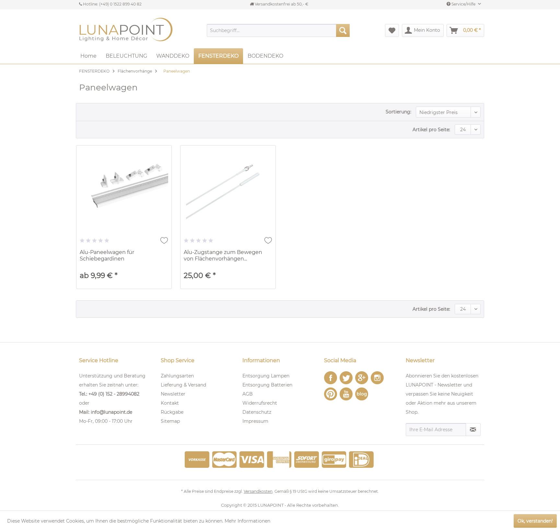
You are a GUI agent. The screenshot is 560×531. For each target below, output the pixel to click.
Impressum (255, 421)
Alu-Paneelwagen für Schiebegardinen (107, 255)
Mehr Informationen (247, 521)
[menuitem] (278, 30)
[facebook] (330, 377)
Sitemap (170, 421)
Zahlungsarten (177, 376)
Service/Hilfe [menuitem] (463, 4)
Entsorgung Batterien (267, 385)
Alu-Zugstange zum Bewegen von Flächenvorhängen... (223, 255)
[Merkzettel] (392, 30)
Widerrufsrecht (259, 403)
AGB (247, 394)
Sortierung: (398, 112)
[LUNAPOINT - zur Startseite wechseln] (127, 30)
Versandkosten (258, 491)
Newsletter (173, 394)
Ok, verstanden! (535, 521)
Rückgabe (172, 412)
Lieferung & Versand (183, 385)
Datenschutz (256, 412)
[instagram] (377, 377)
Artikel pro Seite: (431, 130)
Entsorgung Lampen (265, 376)
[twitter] (346, 377)
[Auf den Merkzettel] (164, 240)
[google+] (361, 377)
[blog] (361, 393)
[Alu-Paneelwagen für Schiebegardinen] (124, 191)
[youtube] (346, 393)
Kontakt (170, 403)
